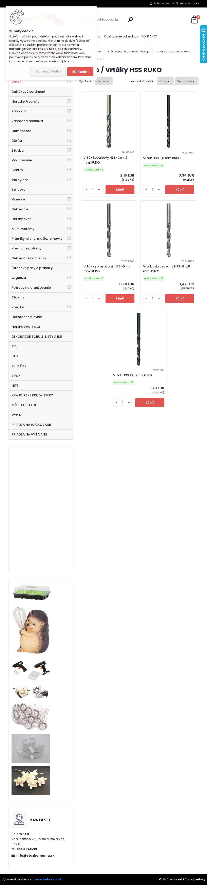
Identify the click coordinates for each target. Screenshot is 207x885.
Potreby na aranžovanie (31, 287)
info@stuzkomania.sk (35, 855)
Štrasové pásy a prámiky (32, 268)
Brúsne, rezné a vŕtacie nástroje (129, 51)
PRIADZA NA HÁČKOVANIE (32, 424)
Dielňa (17, 140)
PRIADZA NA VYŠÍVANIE (29, 434)
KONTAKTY (149, 36)
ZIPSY (16, 375)
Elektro (17, 170)
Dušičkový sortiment (28, 91)
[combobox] (165, 81)
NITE (15, 385)
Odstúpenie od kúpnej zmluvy (182, 879)
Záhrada (19, 111)
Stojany (18, 297)
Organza (19, 277)
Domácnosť (21, 131)
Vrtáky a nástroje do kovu (173, 51)
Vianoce (18, 199)
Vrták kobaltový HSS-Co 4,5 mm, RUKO (105, 160)
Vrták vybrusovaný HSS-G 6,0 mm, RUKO (166, 268)
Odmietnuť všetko (48, 71)
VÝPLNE (17, 415)
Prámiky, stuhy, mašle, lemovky (37, 238)
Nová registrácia (187, 3)
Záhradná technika (27, 121)
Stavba (18, 150)
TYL (14, 346)
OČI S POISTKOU (24, 405)
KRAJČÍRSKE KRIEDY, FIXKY (32, 395)
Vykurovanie (22, 160)
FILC (15, 356)
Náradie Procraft (25, 101)
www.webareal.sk (48, 879)
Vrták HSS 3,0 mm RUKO (162, 158)
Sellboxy (18, 189)
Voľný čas (20, 180)
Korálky (18, 307)
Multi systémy (23, 229)
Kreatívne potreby (26, 248)
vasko (17, 82)
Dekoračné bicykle (27, 317)
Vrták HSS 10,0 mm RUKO (132, 375)
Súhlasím (80, 71)
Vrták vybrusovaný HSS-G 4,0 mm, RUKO (107, 268)
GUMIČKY (19, 366)
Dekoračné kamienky (29, 258)
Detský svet (21, 219)
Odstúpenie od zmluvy (121, 36)
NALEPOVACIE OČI (26, 326)
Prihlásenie (161, 3)
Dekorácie (20, 209)
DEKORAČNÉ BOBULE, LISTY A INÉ (37, 336)
